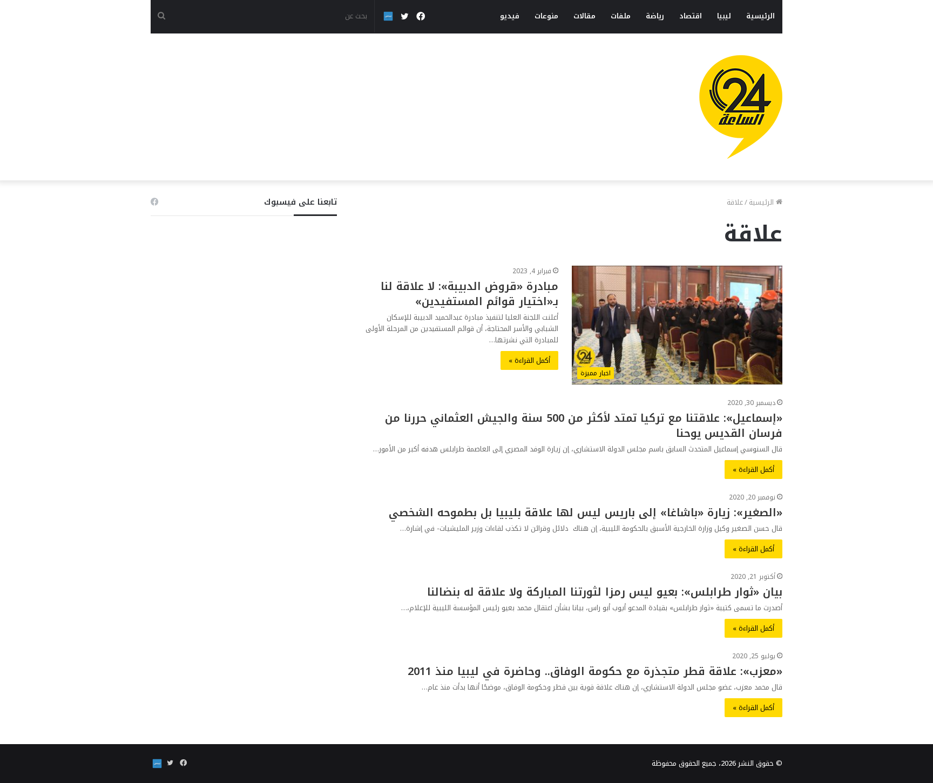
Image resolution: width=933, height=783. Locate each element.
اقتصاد (690, 16)
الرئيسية (760, 16)
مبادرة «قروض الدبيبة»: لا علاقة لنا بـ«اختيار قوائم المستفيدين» (469, 294)
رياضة (655, 16)
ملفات (621, 16)
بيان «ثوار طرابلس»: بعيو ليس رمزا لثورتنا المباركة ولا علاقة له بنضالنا (604, 592)
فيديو (509, 16)
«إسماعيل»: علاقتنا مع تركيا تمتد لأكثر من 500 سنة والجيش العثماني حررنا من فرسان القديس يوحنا (583, 425)
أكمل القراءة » (529, 360)
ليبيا (724, 16)
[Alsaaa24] (740, 107)
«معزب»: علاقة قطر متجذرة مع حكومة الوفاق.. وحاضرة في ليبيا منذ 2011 (595, 671)
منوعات (546, 16)
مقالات (584, 16)
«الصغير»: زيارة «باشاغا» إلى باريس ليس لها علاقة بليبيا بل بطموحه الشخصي (585, 512)
